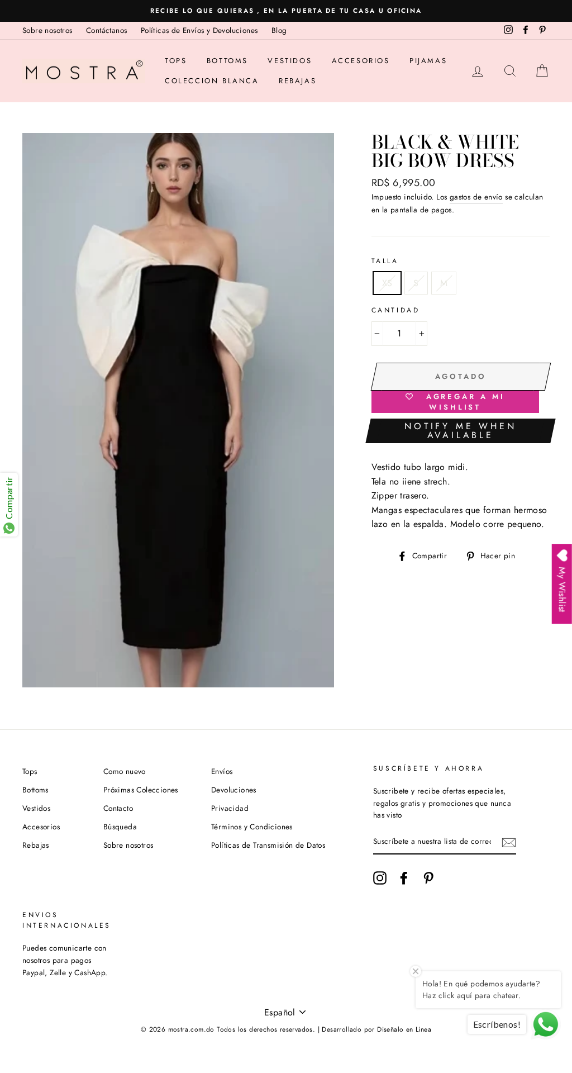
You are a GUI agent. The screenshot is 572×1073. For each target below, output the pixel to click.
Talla (385, 261)
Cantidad (395, 310)
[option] (286, 11)
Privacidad (230, 808)
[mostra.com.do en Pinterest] (428, 878)
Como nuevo (124, 771)
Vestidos (290, 60)
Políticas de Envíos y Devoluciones (199, 30)
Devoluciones (233, 789)
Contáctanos (106, 30)
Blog (279, 30)
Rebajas (297, 80)
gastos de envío (476, 196)
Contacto (118, 808)
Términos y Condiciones (252, 826)
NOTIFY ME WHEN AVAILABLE (460, 430)
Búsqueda (120, 826)
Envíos (221, 771)
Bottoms (227, 60)
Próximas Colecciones (140, 789)
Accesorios (361, 60)
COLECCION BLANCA (212, 80)
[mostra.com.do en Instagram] (380, 878)
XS (387, 283)
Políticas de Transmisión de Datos (268, 845)
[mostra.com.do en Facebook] (404, 878)
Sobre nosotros (47, 30)
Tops (176, 60)
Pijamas (428, 60)
